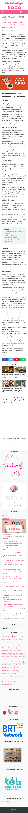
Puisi (20, 664)
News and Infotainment (17, 659)
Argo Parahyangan (15, 42)
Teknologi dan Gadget (12, 679)
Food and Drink (15, 645)
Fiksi (9, 645)
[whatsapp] (23, 359)
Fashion (4, 645)
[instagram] (8, 7)
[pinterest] (17, 359)
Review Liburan (14, 670)
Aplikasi (15, 636)
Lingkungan (22, 653)
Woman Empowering (7, 684)
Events (22, 642)
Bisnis (3, 639)
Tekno (3, 679)
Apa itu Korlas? (7, 534)
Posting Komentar (21, 30)
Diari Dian (11, 642)
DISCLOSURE (14, 809)
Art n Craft (21, 636)
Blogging (9, 639)
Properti (15, 664)
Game (22, 645)
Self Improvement (6, 673)
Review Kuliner (5, 670)
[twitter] (12, 7)
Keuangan (11, 653)
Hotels (19, 647)
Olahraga (4, 661)
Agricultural (8, 636)
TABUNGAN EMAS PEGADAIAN (11, 569)
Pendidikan (5, 664)
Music (8, 659)
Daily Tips (4, 642)
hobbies (4, 647)
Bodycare (15, 639)
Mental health (22, 656)
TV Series (21, 679)
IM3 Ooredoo (5, 650)
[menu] (2, 12)
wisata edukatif (9, 54)
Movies (4, 659)
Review (16, 667)
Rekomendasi (5, 667)
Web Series (4, 681)
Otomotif (11, 661)
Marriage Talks (5, 656)
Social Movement (6, 676)
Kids (17, 653)
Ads (3, 636)
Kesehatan (4, 653)
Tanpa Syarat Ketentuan (17, 676)
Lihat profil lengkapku (14, 505)
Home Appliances (12, 647)
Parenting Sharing (18, 661)
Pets (10, 664)
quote (24, 664)
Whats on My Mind (13, 681)
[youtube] (19, 7)
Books (20, 639)
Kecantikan (12, 650)
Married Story (14, 656)
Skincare (14, 673)
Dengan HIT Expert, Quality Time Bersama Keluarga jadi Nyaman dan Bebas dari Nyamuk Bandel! (12, 543)
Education (17, 642)
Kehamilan (19, 650)
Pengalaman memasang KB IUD (11, 553)
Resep (11, 667)
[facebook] (15, 7)
